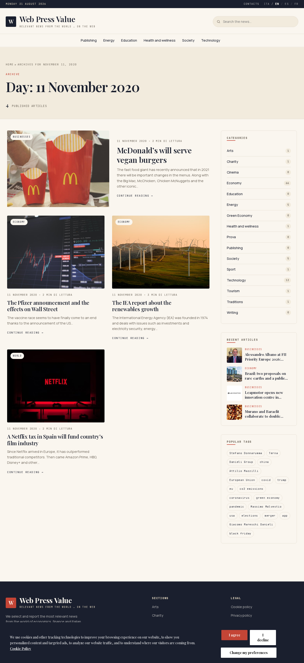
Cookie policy (241, 607)
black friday (240, 533)
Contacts (251, 3)
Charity (258, 161)
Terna (273, 453)
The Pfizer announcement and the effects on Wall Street (48, 306)
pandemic (236, 506)
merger (270, 515)
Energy (108, 40)
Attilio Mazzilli (244, 471)
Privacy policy (241, 615)
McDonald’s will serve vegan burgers (154, 155)
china (264, 462)
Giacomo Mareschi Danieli (251, 524)
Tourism (258, 291)
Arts (258, 150)
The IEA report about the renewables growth (141, 306)
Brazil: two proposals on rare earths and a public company (265, 376)
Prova (258, 237)
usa (232, 515)
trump (281, 480)
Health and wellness (160, 40)
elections (250, 515)
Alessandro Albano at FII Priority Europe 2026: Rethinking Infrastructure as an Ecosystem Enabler (266, 357)
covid (266, 480)
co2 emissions (251, 488)
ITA (267, 3)
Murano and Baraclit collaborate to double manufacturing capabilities (267, 414)
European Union (242, 480)
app (285, 515)
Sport (258, 269)
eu (231, 488)
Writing (258, 312)
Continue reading (135, 195)
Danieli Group (241, 462)
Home (10, 64)
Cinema (258, 172)
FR (296, 3)
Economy (258, 183)
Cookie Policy (20, 648)
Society (188, 40)
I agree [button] (234, 635)
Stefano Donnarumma (245, 453)
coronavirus (239, 497)
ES (287, 3)
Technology (210, 40)
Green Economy (258, 215)
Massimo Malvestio (266, 506)
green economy (268, 497)
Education (129, 40)
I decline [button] (263, 637)
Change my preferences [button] (249, 652)
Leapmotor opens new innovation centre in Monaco (264, 395)
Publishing (89, 40)
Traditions (258, 302)
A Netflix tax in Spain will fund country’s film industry (55, 440)
